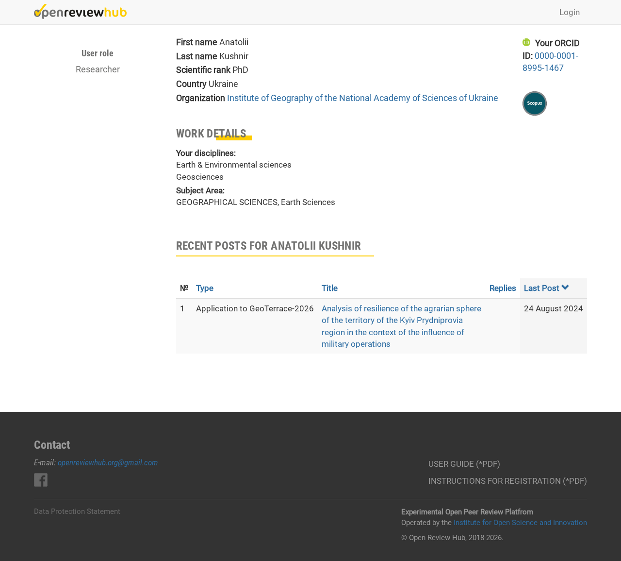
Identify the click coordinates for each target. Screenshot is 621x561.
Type (204, 288)
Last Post (541, 288)
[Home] (84, 11)
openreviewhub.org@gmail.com (108, 462)
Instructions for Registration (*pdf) (507, 481)
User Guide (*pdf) (464, 464)
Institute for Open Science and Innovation (520, 522)
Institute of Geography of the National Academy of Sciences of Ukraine (362, 98)
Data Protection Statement (77, 511)
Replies (503, 288)
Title (330, 288)
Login (569, 12)
